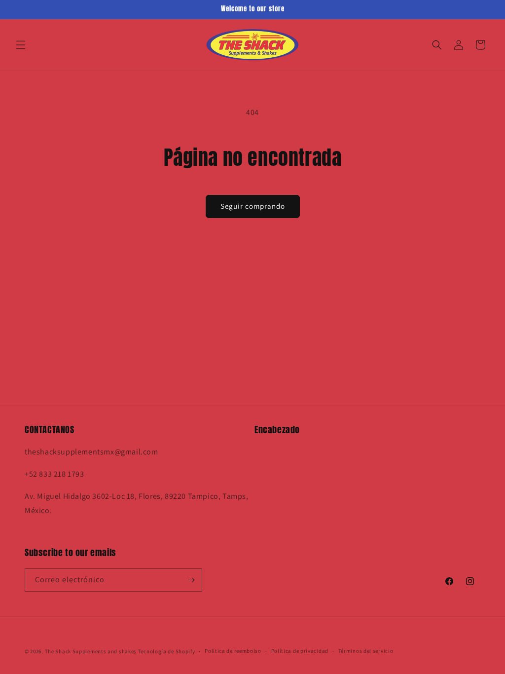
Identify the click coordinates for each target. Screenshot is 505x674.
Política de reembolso (233, 650)
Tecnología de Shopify (166, 651)
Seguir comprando (252, 206)
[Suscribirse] (191, 580)
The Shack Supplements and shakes (91, 651)
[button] (21, 45)
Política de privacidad (299, 650)
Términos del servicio (366, 650)
